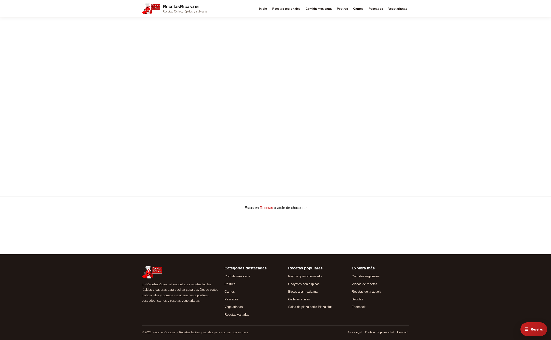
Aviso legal (354, 332)
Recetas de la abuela (366, 291)
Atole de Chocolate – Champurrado (167, 114)
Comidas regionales (366, 276)
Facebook (359, 307)
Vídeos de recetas (364, 284)
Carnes (358, 8)
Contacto (403, 332)
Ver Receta (152, 166)
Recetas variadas (236, 314)
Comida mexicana (319, 8)
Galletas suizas (299, 299)
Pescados (376, 8)
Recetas (266, 208)
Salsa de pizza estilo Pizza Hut (310, 307)
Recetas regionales (286, 8)
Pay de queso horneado (305, 276)
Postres (342, 8)
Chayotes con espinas (304, 284)
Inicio (263, 8)
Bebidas (357, 299)
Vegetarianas (397, 8)
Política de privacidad (379, 332)
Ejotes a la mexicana (302, 291)
